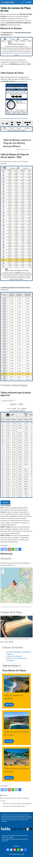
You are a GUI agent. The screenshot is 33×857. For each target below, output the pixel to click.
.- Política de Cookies (7, 837)
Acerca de (5, 841)
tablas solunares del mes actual (16, 118)
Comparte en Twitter (22, 149)
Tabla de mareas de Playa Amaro (14, 806)
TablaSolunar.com (17, 854)
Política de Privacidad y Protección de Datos (15, 835)
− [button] (2, 573)
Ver (19, 666)
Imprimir (5, 502)
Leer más (9, 705)
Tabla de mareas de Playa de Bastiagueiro (17, 803)
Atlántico (13, 798)
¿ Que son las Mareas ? (14, 656)
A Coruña (6, 798)
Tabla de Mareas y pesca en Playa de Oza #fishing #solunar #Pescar (17, 143)
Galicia (19, 798)
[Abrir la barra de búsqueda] (22, 2)
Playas (5, 795)
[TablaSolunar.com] (7, 2)
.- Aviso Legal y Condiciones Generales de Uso (14, 839)
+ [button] (2, 570)
